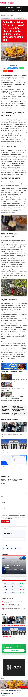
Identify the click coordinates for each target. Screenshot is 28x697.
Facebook (15, 68)
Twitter (9, 68)
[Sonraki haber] (23, 558)
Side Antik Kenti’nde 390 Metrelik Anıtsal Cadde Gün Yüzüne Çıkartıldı (13, 606)
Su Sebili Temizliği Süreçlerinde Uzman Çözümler (14, 601)
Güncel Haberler (9, 7)
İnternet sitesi (4, 508)
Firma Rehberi (19, 7)
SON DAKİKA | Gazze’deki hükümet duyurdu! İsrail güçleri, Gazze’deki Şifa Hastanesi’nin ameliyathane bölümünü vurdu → (18, 410)
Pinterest (10, 71)
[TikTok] (19, 548)
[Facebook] (3, 548)
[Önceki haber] (20, 558)
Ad (2, 496)
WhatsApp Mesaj (14, 650)
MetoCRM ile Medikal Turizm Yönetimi (11, 604)
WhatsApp (21, 68)
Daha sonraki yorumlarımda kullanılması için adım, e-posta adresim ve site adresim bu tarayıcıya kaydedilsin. (13, 517)
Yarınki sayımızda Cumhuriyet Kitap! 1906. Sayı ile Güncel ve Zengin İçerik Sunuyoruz (14, 609)
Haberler (3, 15)
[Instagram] (11, 548)
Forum (19, 10)
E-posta (3, 502)
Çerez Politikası (11, 10)
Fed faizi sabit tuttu (7, 602)
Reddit (4, 71)
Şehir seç (5, 535)
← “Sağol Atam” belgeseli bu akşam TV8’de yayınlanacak (5, 409)
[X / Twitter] (7, 548)
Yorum (3, 483)
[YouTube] (15, 548)
